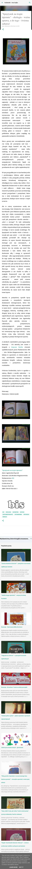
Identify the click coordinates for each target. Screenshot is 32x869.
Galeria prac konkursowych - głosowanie (12, 747)
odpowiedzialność (8, 514)
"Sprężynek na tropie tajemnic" (12, 470)
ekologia (8, 512)
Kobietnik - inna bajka (11, 2)
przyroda (26, 514)
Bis (3, 512)
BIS (13, 478)
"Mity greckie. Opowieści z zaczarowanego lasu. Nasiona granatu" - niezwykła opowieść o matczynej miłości (15, 779)
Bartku (20, 347)
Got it (21, 867)
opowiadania (18, 514)
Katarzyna (15, 512)
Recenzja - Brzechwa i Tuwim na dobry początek (14, 687)
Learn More (13, 867)
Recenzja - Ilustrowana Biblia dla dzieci (11, 627)
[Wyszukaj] (30, 3)
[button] (3, 29)
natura (22, 512)
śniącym (14, 347)
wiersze (5, 516)
